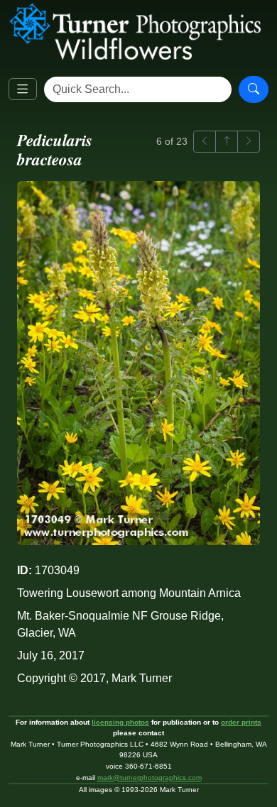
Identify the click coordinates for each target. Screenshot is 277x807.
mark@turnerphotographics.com (149, 777)
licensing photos (120, 722)
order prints (241, 722)
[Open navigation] (23, 89)
